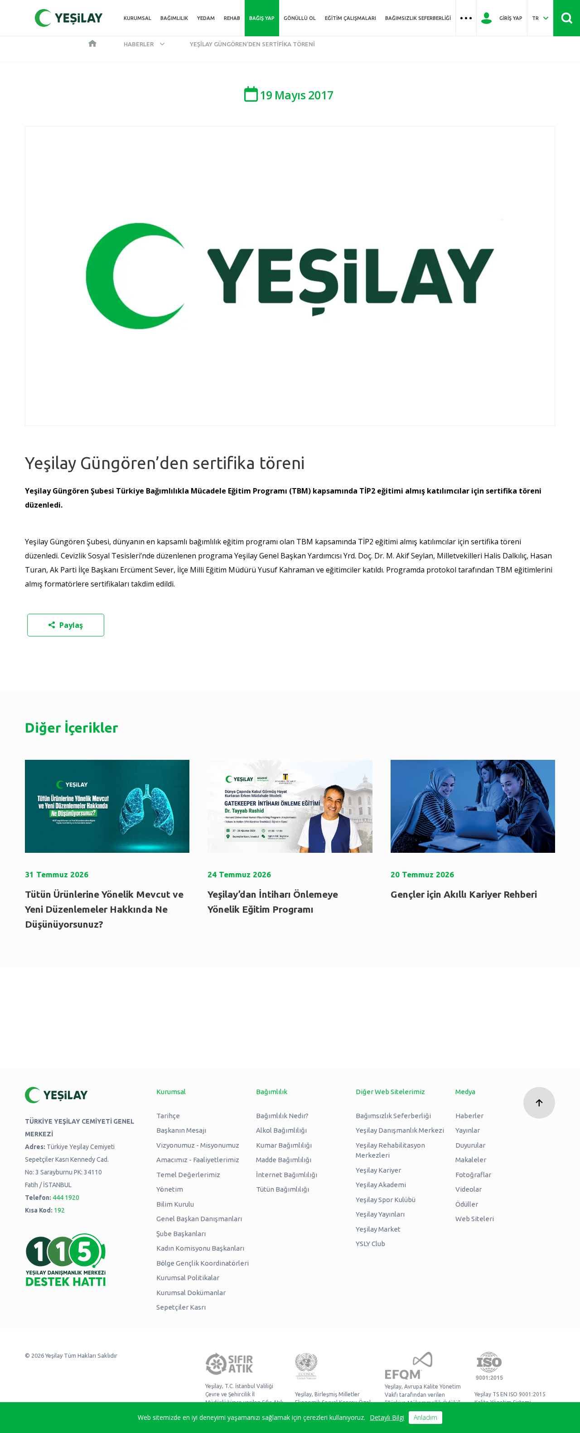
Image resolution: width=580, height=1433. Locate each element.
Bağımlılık (174, 18)
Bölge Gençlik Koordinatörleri (202, 1263)
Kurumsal (137, 18)
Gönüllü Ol (300, 18)
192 (59, 1210)
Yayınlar (467, 1130)
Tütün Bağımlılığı (282, 1189)
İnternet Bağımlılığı (286, 1175)
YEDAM (206, 18)
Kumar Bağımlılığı (284, 1145)
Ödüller (466, 1204)
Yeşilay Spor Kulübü (386, 1199)
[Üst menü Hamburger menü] (466, 18)
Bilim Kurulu (175, 1204)
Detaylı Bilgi (387, 1417)
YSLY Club (370, 1243)
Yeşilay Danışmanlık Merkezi (400, 1130)
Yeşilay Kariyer (378, 1170)
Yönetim (169, 1189)
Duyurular (470, 1145)
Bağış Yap (262, 18)
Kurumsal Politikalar (187, 1277)
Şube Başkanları (181, 1233)
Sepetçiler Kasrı (181, 1307)
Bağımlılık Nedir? (282, 1116)
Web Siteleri (474, 1219)
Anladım (425, 1417)
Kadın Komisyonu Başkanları (200, 1248)
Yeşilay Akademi (381, 1184)
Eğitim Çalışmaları (350, 18)
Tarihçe (168, 1116)
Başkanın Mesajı (181, 1130)
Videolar (468, 1189)
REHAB (232, 18)
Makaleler (470, 1160)
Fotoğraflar (473, 1175)
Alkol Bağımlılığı (281, 1130)
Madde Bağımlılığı (283, 1160)
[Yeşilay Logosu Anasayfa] (69, 18)
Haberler (139, 44)
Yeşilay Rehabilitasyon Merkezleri (390, 1150)
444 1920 (66, 1197)
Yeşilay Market (378, 1229)
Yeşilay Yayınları (380, 1214)
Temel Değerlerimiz (188, 1175)
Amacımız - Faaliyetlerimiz (197, 1160)
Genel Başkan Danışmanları (199, 1219)
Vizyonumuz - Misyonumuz (197, 1145)
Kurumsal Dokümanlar (191, 1292)
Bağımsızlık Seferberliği (418, 18)
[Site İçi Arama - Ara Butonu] (566, 18)
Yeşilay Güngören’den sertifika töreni (252, 44)
